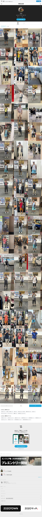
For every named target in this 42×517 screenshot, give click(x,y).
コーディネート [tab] (4, 26)
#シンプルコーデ (10, 413)
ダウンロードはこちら (21, 446)
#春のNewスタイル (28, 411)
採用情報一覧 (39, 477)
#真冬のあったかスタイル (21, 413)
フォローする (21, 19)
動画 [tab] (8, 26)
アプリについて (21, 448)
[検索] (40, 4)
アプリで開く (39, 1)
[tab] (18, 23)
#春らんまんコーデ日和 (21, 411)
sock (4, 453)
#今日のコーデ (3, 411)
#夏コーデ (33, 411)
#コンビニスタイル (4, 413)
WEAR (1, 453)
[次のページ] (35, 406)
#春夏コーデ (15, 413)
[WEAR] (21, 3)
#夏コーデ (15, 411)
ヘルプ (2, 488)
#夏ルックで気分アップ (10, 411)
